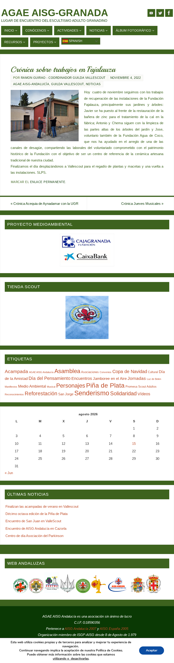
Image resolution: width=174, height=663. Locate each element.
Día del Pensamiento (49, 378)
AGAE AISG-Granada (54, 12)
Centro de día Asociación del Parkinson (34, 536)
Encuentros (81, 378)
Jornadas (137, 378)
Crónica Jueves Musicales (142, 203)
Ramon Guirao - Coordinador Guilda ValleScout (63, 77)
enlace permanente (47, 182)
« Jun (9, 473)
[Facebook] (169, 13)
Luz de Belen (154, 379)
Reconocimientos (14, 394)
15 (134, 443)
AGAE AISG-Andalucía (31, 84)
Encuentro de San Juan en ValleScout (33, 521)
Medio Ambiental (32, 386)
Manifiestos (11, 386)
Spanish (75, 41)
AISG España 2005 (114, 629)
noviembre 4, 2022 (125, 77)
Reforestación (41, 393)
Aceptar (151, 650)
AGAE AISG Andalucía (41, 372)
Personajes (70, 385)
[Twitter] (160, 13)
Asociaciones (90, 372)
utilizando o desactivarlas (71, 659)
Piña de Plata (105, 385)
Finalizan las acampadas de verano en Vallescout (41, 506)
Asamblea (67, 371)
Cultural (153, 372)
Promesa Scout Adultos (141, 386)
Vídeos (144, 394)
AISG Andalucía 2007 (81, 629)
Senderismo (91, 393)
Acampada (16, 371)
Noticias (93, 84)
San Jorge (65, 394)
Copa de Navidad (129, 371)
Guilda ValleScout (67, 84)
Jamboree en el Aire (110, 378)
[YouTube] (151, 13)
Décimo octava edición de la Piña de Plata (36, 514)
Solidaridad (123, 393)
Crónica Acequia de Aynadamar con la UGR (44, 203)
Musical (51, 386)
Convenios (105, 372)
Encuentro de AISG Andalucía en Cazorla (35, 528)
